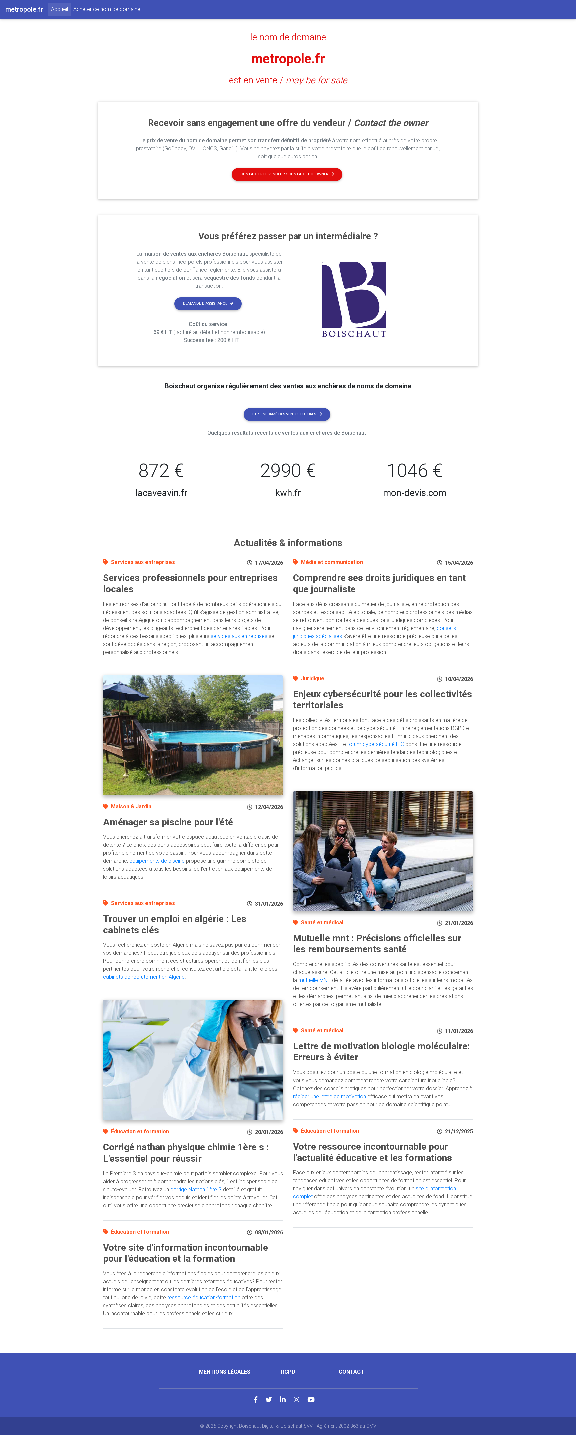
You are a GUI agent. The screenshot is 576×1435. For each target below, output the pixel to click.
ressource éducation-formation (203, 1297)
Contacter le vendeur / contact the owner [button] (284, 174)
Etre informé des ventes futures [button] (284, 414)
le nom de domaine (288, 37)
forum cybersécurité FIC (375, 744)
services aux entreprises (239, 636)
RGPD (288, 1372)
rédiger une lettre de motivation (329, 1096)
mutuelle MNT (314, 980)
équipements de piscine (157, 861)
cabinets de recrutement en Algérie (144, 977)
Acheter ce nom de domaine (106, 9)
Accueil (61, 9)
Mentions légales (224, 1372)
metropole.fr (288, 59)
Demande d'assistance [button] (205, 303)
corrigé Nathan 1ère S (196, 1189)
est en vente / (288, 80)
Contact (351, 1372)
